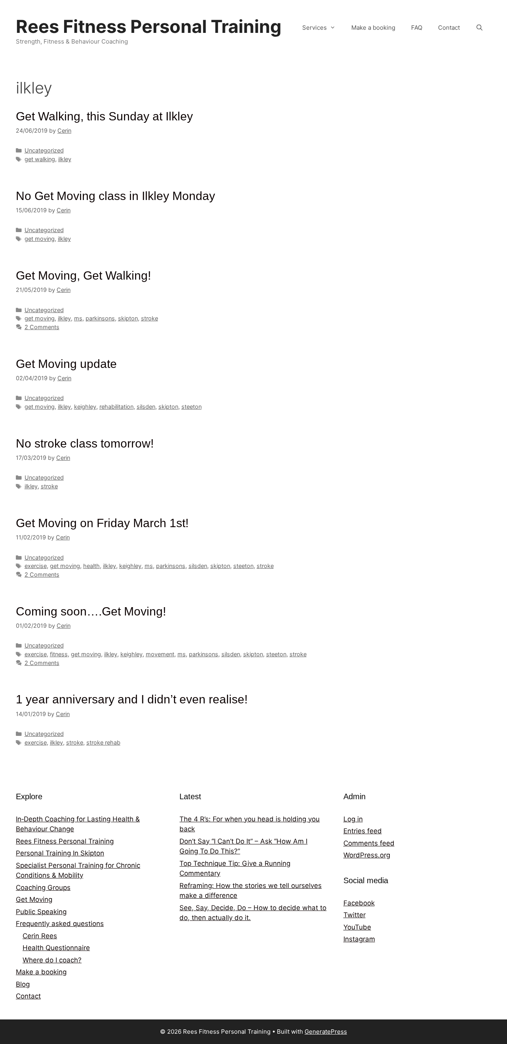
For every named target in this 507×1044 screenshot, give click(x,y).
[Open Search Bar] (479, 28)
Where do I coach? (52, 960)
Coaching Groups (43, 888)
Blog (23, 984)
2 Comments (42, 327)
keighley (85, 406)
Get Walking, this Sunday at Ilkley (104, 116)
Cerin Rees (40, 936)
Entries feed (362, 831)
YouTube (357, 927)
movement (160, 654)
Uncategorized (44, 150)
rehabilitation (116, 406)
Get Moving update (66, 363)
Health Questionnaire (56, 948)
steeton (191, 406)
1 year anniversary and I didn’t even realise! (132, 699)
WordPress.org (366, 855)
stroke (149, 318)
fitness (59, 654)
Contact (449, 27)
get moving (40, 238)
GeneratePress (326, 1031)
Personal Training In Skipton (60, 853)
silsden (146, 406)
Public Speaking (41, 912)
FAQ (416, 27)
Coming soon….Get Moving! (91, 611)
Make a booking (373, 27)
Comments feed (369, 843)
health (91, 565)
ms (78, 318)
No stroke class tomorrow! (85, 443)
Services (314, 27)
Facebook (359, 903)
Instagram (359, 939)
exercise (36, 565)
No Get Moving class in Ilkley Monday (115, 195)
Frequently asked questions (60, 924)
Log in (353, 819)
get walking (40, 159)
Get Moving (34, 899)
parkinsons (100, 318)
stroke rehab (103, 742)
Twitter (354, 915)
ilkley (64, 159)
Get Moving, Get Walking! (83, 275)
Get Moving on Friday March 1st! (102, 523)
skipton (128, 318)
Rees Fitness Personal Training (149, 26)
